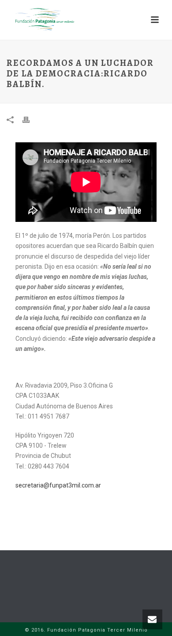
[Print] (30, 119)
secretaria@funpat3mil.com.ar (58, 485)
